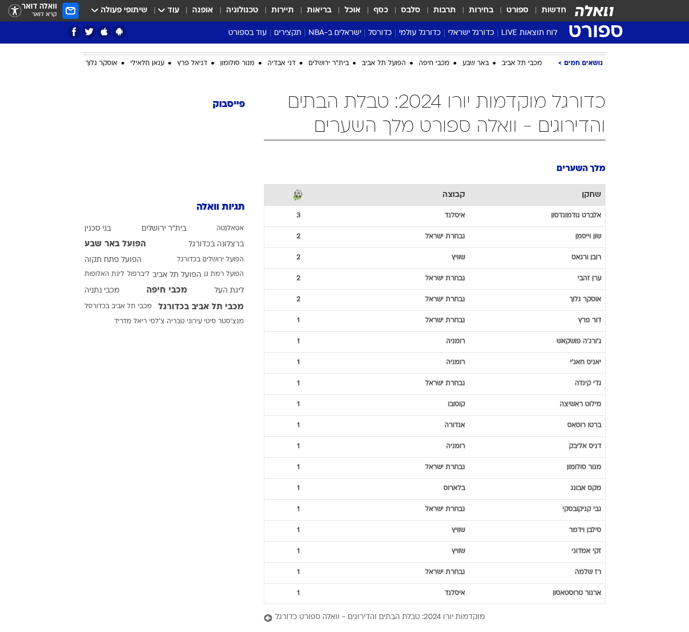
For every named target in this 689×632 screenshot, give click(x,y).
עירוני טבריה (184, 305)
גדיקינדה (588, 375)
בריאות (319, 10)
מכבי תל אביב (522, 55)
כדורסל (380, 33)
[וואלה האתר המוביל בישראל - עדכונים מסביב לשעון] (594, 10)
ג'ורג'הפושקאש (579, 333)
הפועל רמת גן (224, 258)
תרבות (444, 10)
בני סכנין (98, 212)
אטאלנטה (230, 212)
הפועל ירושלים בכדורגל (210, 243)
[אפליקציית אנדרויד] (119, 32)
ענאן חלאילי (147, 55)
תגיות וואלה (220, 191)
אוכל (352, 10)
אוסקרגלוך (585, 291)
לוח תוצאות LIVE (529, 33)
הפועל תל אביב (384, 55)
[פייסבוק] (74, 32)
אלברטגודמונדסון (576, 207)
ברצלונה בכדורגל (216, 228)
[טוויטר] (89, 32)
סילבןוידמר (585, 522)
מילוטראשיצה (580, 396)
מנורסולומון (584, 459)
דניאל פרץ (192, 55)
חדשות (554, 10)
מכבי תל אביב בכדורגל (201, 291)
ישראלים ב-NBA (334, 33)
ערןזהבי (589, 270)
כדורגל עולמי (420, 33)
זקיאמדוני (586, 543)
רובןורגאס (586, 249)
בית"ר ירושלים (328, 55)
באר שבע (475, 55)
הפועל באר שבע (115, 228)
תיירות (282, 10)
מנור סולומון (237, 55)
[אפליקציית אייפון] (104, 32)
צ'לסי (157, 305)
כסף (381, 10)
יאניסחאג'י (585, 354)
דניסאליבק (585, 438)
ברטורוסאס (584, 417)
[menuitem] (547, 11)
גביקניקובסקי (582, 501)
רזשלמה (588, 564)
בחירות (481, 10)
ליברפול (138, 258)
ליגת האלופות (104, 258)
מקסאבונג (586, 480)
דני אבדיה (282, 55)
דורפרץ (589, 312)
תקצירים (287, 33)
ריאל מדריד (130, 305)
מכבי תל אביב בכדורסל (118, 290)
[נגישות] (15, 11)
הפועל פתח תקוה (113, 243)
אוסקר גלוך (101, 55)
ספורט (518, 10)
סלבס (410, 10)
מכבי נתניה (102, 274)
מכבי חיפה (434, 55)
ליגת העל (229, 274)
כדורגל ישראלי (471, 33)
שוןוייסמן (588, 228)
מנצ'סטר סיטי (224, 305)
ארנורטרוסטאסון (577, 585)
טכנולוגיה (242, 10)
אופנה (202, 10)
